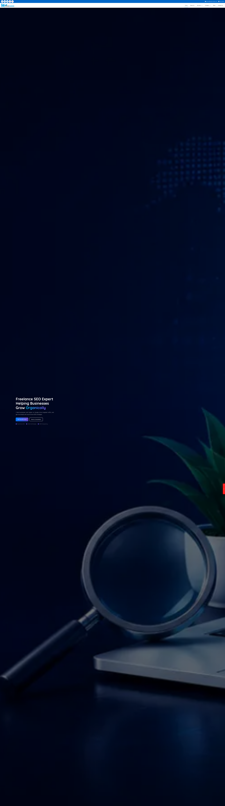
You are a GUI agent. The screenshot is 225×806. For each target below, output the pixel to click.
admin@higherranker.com (211, 1)
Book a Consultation (36, 419)
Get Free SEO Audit (22, 419)
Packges (207, 5)
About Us (192, 5)
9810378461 (221, 1)
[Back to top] (222, 803)
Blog (214, 5)
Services (199, 5)
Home (186, 5)
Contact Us (220, 5)
